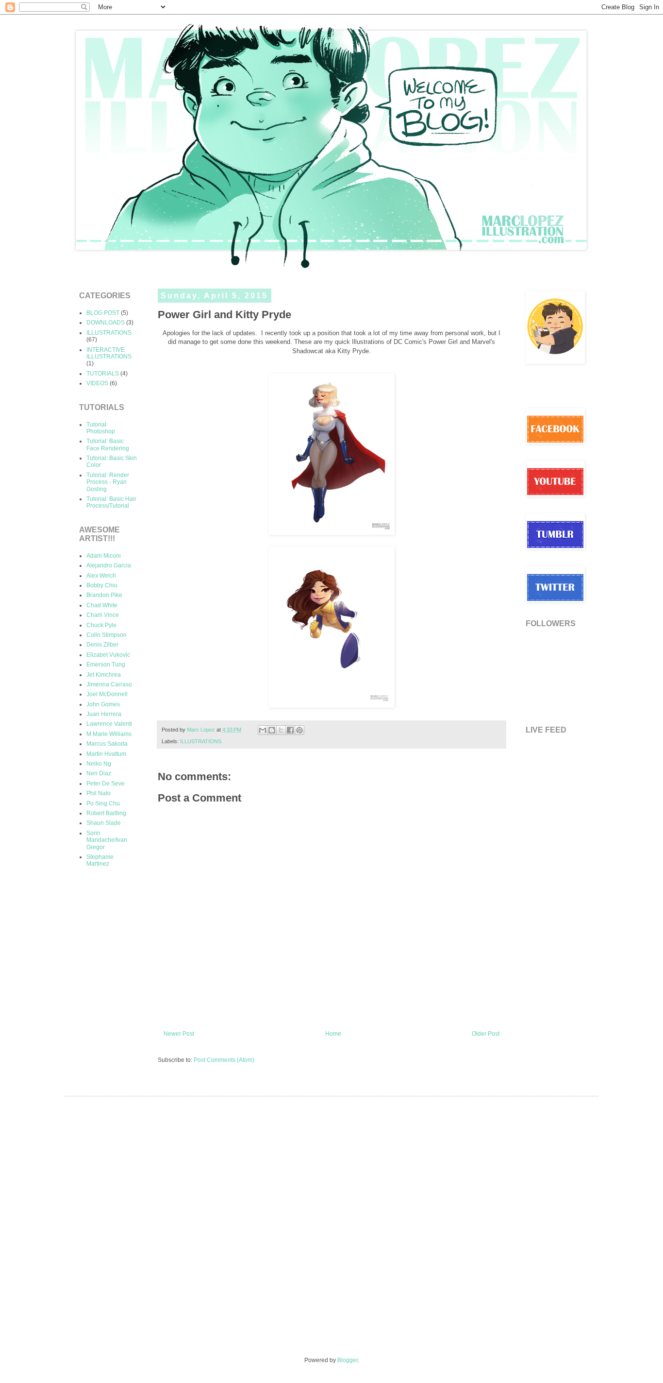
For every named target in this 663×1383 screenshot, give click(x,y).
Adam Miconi (103, 555)
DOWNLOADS (105, 322)
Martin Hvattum (106, 754)
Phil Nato (98, 793)
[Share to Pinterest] (299, 730)
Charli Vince (102, 615)
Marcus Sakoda (107, 743)
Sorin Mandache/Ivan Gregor (106, 840)
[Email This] (262, 730)
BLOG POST (102, 312)
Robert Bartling (106, 813)
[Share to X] (281, 730)
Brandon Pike (104, 595)
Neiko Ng (98, 763)
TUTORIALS (102, 373)
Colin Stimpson (106, 635)
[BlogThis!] (272, 730)
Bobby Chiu (101, 585)
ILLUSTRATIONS (200, 741)
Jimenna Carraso (109, 684)
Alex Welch (101, 575)
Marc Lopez (201, 730)
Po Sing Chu (103, 803)
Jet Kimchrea (103, 674)
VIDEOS (97, 383)
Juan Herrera (103, 714)
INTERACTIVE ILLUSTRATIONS (109, 353)
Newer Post (179, 1033)
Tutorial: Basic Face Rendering (107, 444)
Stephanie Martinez (100, 860)
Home (333, 1033)
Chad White (101, 605)
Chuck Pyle (101, 625)
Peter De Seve (105, 783)
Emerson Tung (105, 664)
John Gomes (103, 704)
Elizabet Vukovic (108, 654)
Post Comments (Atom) (224, 1060)
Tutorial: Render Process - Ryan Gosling (107, 482)
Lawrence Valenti (109, 723)
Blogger (347, 1360)
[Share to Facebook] (290, 730)
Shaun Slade (103, 823)
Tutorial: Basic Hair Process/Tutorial (111, 502)
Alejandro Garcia (108, 565)
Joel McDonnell (107, 694)
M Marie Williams (109, 734)
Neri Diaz (98, 773)
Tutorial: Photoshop (100, 428)
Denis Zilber (102, 644)
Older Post (485, 1033)
